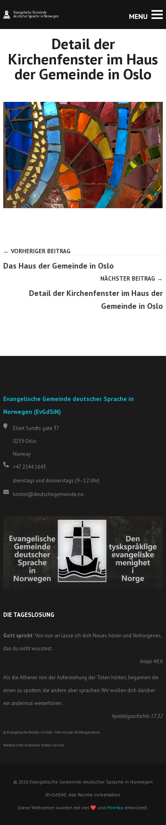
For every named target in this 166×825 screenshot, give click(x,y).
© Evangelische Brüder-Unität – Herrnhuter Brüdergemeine (51, 732)
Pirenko (115, 807)
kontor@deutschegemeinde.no (48, 494)
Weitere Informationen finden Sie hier (33, 745)
